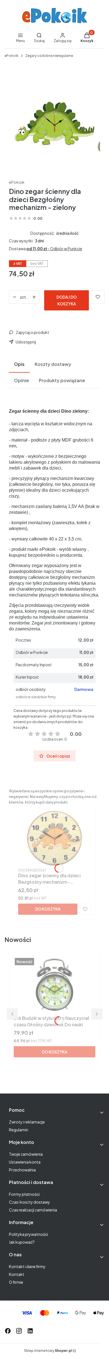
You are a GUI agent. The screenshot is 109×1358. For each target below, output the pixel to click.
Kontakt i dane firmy (27, 1266)
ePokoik (11, 56)
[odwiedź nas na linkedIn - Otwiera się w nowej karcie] (30, 1330)
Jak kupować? (22, 1242)
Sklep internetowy (48, 1350)
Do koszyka (48, 908)
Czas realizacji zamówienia (33, 1209)
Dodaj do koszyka (66, 300)
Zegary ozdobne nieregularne (49, 56)
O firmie (16, 1282)
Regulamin (18, 1129)
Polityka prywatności (28, 1234)
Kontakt (16, 1274)
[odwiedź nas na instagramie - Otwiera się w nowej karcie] (19, 1330)
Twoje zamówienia (26, 1154)
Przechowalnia (22, 1169)
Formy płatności (24, 1194)
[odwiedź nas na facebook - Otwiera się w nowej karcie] (7, 1330)
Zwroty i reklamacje (27, 1121)
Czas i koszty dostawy (29, 1201)
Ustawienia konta (25, 1161)
